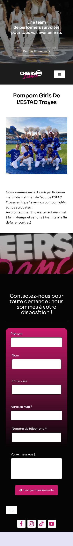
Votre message (23, 454)
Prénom (17, 333)
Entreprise (19, 381)
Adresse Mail (21, 407)
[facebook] (21, 524)
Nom (15, 355)
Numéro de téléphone (29, 428)
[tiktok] (42, 524)
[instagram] (31, 524)
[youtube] (52, 524)
